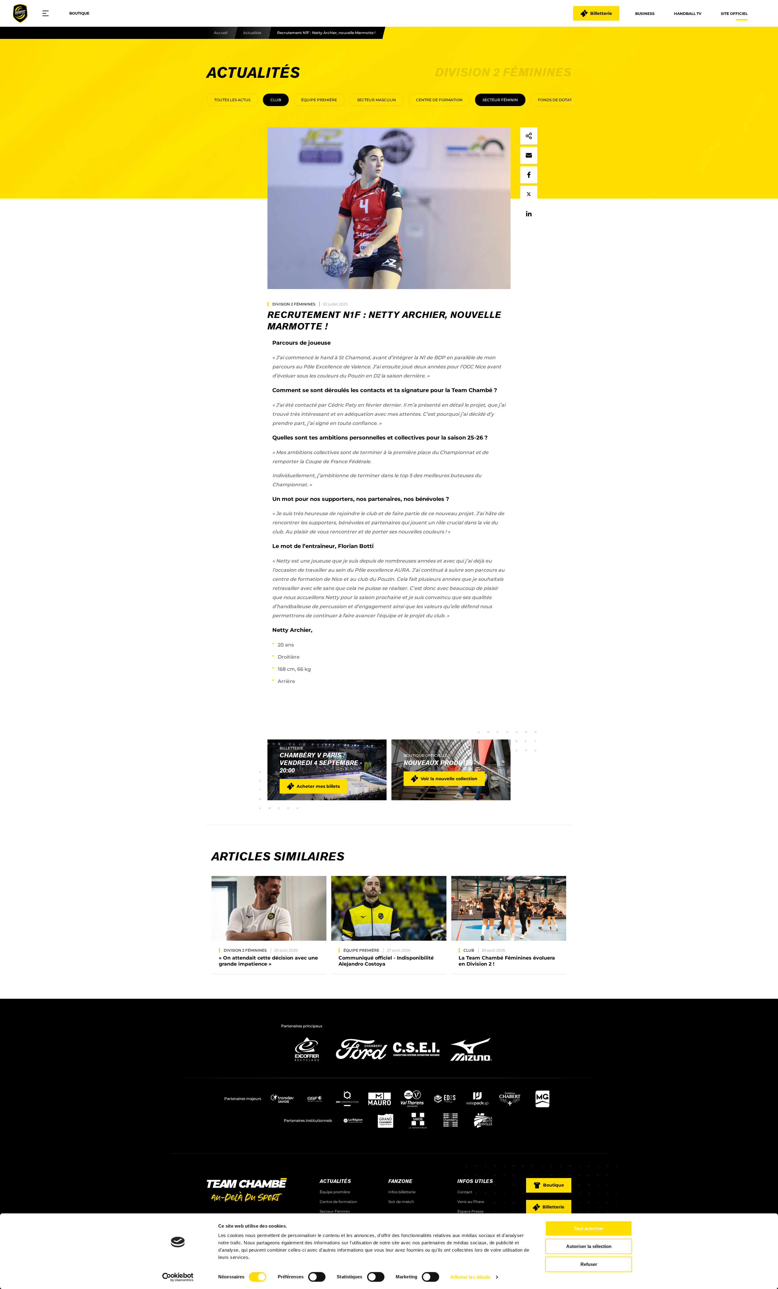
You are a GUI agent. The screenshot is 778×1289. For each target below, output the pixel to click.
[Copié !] (528, 135)
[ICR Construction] (347, 1098)
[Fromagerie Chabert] (509, 1098)
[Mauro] (379, 1098)
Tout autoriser (589, 1228)
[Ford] (361, 1063)
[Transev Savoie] (282, 1098)
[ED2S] (444, 1098)
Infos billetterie (401, 1192)
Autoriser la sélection (588, 1246)
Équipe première (319, 100)
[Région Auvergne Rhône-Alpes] (353, 1120)
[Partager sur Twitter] (528, 194)
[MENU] (47, 13)
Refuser (588, 1264)
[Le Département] (418, 1120)
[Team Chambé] (20, 13)
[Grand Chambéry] (385, 1120)
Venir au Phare (470, 1201)
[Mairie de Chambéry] (450, 1120)
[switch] (316, 1277)
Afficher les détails (470, 1277)
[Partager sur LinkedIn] (528, 213)
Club (275, 100)
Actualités (252, 32)
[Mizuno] (471, 1063)
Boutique (79, 13)
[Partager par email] (528, 155)
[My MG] (542, 1098)
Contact (464, 1192)
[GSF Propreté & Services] (314, 1098)
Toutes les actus (232, 100)
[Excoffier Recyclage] (307, 1063)
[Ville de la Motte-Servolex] (483, 1120)
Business (645, 13)
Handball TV (687, 13)
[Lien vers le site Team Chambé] (247, 1190)
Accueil (220, 32)
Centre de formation (439, 100)
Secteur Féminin (500, 100)
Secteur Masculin (376, 100)
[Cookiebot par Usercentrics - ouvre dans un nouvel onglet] (178, 1277)
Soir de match (401, 1201)
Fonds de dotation (558, 100)
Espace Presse (470, 1211)
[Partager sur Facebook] (528, 174)
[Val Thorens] (412, 1098)
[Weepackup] (477, 1098)
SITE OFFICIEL (734, 13)
